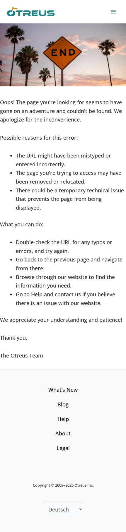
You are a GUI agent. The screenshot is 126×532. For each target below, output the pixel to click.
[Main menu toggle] (113, 11)
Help (63, 418)
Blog (63, 404)
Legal (63, 447)
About (63, 433)
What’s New (63, 389)
